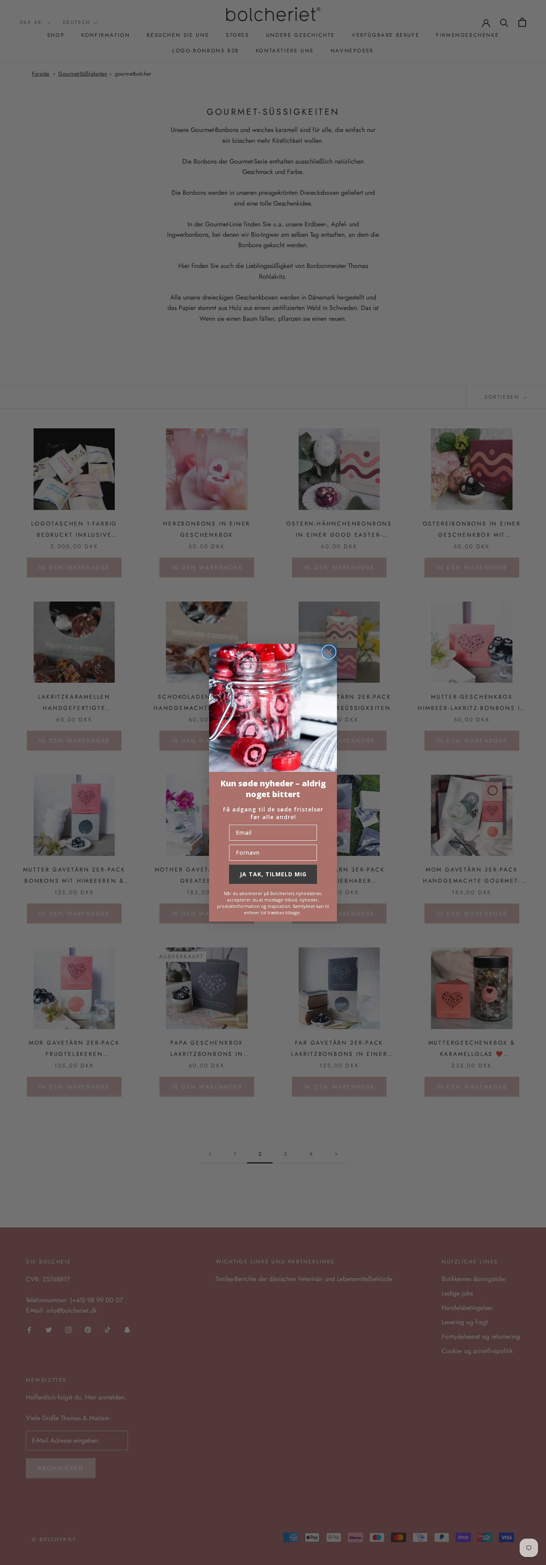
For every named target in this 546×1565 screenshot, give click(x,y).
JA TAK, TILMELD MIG (273, 874)
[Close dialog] (329, 652)
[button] (273, 708)
